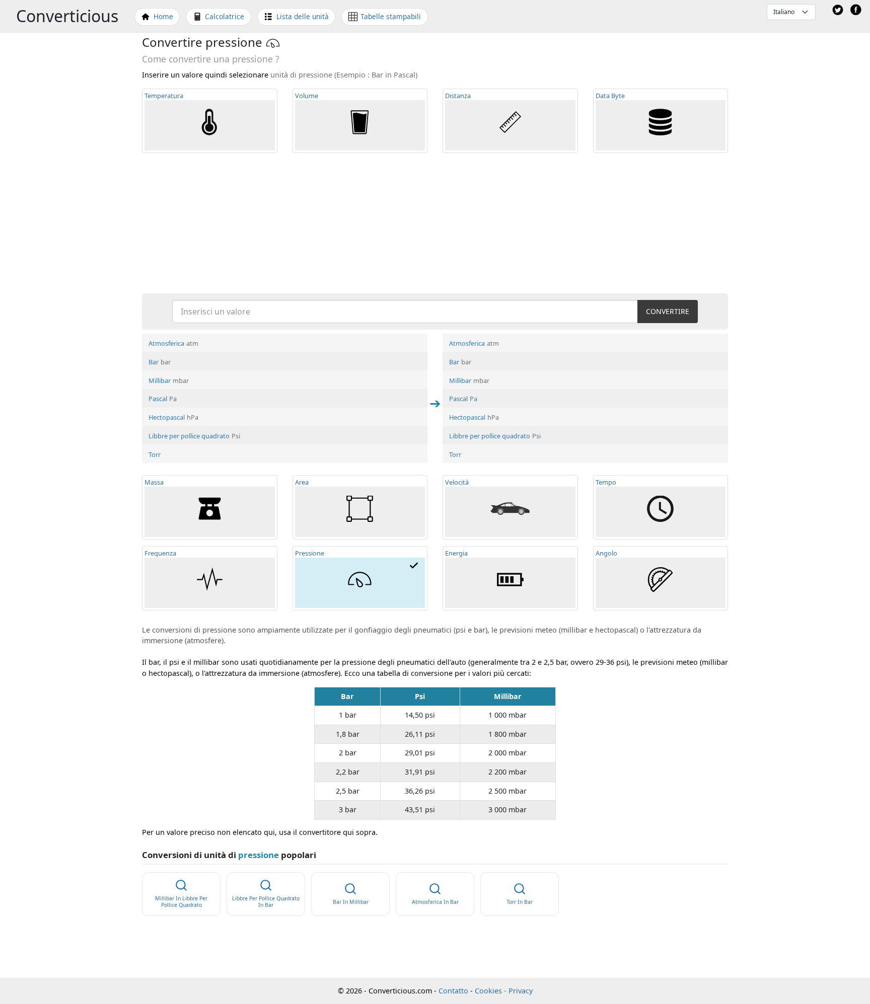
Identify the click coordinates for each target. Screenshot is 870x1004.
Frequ (160, 553)
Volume (306, 95)
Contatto (453, 990)
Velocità (457, 482)
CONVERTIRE (667, 311)
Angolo (606, 553)
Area (302, 482)
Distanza (458, 95)
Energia (456, 553)
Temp (163, 95)
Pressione (309, 553)
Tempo (606, 482)
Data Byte (610, 95)
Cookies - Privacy (504, 990)
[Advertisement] (435, 222)
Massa (154, 482)
